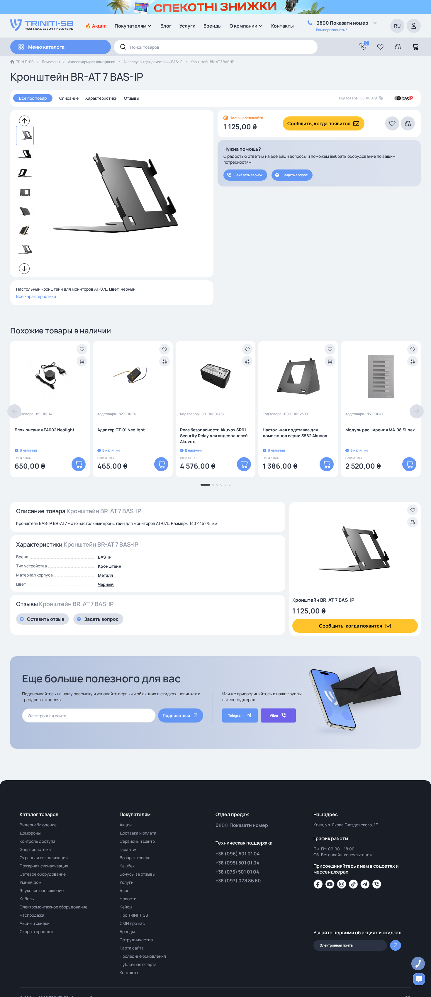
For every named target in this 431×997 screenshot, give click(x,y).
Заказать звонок (248, 174)
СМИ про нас (132, 923)
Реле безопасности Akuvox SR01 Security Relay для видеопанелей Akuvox (214, 435)
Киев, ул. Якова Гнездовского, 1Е (345, 825)
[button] (380, 46)
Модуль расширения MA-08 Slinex (380, 430)
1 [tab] (205, 485)
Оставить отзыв (45, 619)
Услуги (187, 26)
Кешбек (127, 866)
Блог (166, 26)
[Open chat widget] (419, 979)
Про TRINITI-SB (134, 915)
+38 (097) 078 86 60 (238, 880)
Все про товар (33, 98)
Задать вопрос (295, 174)
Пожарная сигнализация (44, 866)
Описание (69, 98)
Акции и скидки (35, 923)
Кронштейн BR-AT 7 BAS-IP (323, 600)
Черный (106, 584)
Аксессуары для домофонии (91, 61)
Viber (274, 715)
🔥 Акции (96, 26)
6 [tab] (229, 485)
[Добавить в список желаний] (82, 349)
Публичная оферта (138, 964)
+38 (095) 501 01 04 (237, 862)
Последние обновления (143, 956)
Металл (105, 575)
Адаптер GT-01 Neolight (121, 430)
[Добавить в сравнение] (82, 361)
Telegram (236, 715)
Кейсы (126, 907)
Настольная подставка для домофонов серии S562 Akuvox (295, 432)
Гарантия (129, 849)
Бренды (212, 26)
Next (24, 268)
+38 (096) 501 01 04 (238, 853)
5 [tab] (225, 485)
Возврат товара (135, 857)
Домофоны (51, 61)
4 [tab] (221, 485)
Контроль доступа (37, 841)
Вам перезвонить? (331, 29)
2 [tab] (213, 485)
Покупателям (131, 26)
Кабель (27, 898)
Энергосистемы (35, 849)
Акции (126, 825)
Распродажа (32, 915)
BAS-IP (104, 557)
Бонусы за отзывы (137, 874)
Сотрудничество (136, 939)
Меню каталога (46, 47)
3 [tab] (217, 485)
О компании (243, 26)
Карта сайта (132, 948)
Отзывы (131, 98)
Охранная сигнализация (44, 857)
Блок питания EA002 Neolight (44, 430)
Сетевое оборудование (43, 874)
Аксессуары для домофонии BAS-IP (152, 61)
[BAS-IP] (403, 98)
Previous (24, 121)
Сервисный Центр (137, 841)
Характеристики (101, 98)
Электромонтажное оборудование (53, 907)
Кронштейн (109, 566)
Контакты (282, 26)
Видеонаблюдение (38, 825)
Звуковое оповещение (42, 890)
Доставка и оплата (138, 833)
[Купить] (79, 464)
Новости (128, 898)
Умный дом (30, 882)
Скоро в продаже (36, 931)
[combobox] (216, 47)
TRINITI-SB (24, 61)
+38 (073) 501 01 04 (237, 872)
